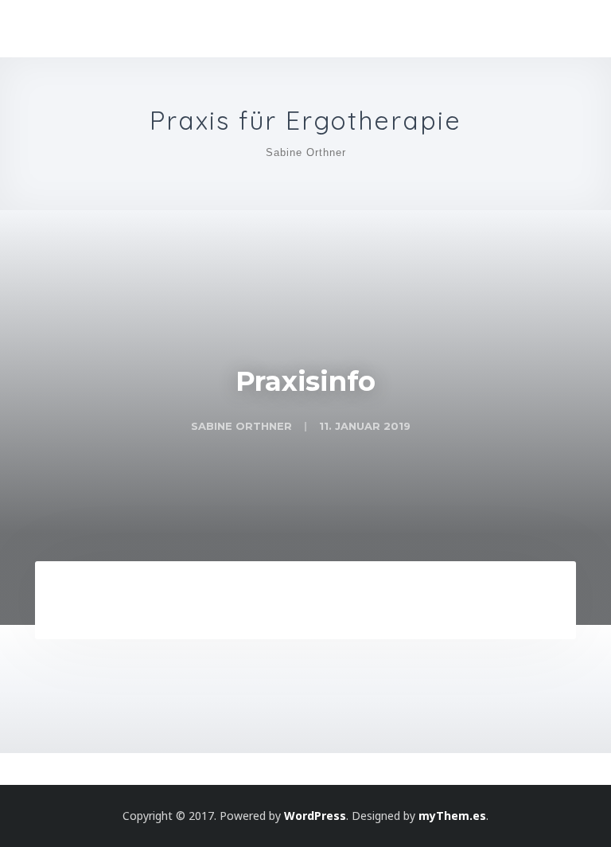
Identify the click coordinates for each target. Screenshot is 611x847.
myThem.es (452, 815)
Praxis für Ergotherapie (305, 120)
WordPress (315, 815)
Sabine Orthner (306, 152)
